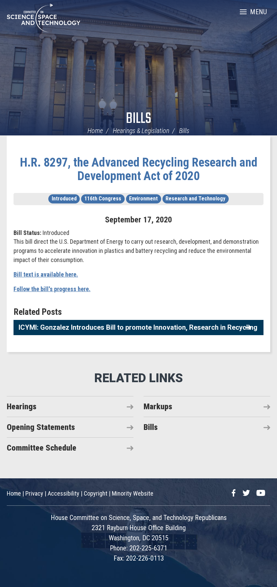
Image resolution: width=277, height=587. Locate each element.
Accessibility (63, 493)
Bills (138, 119)
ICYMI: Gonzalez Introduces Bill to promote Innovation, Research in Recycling (138, 327)
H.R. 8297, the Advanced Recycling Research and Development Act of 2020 (138, 169)
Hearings (21, 406)
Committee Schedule (41, 448)
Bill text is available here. (46, 274)
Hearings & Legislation (141, 131)
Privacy (34, 493)
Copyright (95, 493)
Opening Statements (41, 427)
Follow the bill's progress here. (52, 288)
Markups (158, 406)
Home (95, 131)
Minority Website (132, 493)
